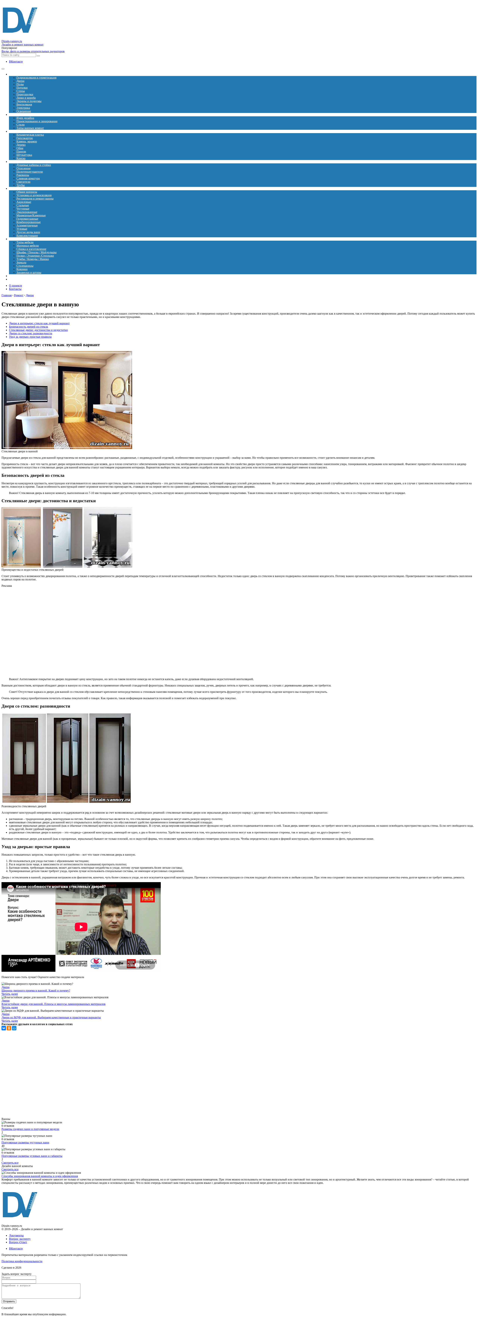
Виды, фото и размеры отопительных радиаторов (33, 51)
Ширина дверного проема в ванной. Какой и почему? (35, 990)
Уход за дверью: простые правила (30, 336)
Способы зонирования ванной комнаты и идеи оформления (39, 1176)
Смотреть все (9, 1162)
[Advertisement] (79, 633)
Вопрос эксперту (20, 1238)
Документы (16, 1235)
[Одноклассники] (9, 1028)
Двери (5, 987)
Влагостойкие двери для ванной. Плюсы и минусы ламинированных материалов (53, 1004)
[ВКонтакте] (3, 1028)
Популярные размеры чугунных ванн (25, 1142)
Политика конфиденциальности (21, 1261)
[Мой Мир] (14, 1028)
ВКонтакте (16, 61)
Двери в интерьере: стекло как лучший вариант (39, 323)
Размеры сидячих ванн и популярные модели (30, 1129)
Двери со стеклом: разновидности (30, 333)
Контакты (15, 288)
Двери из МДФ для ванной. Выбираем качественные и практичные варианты (51, 1017)
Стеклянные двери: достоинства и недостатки (38, 330)
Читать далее (9, 993)
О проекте (15, 285)
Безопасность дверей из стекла (28, 326)
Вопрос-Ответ (18, 1242)
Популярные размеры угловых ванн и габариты (31, 1156)
